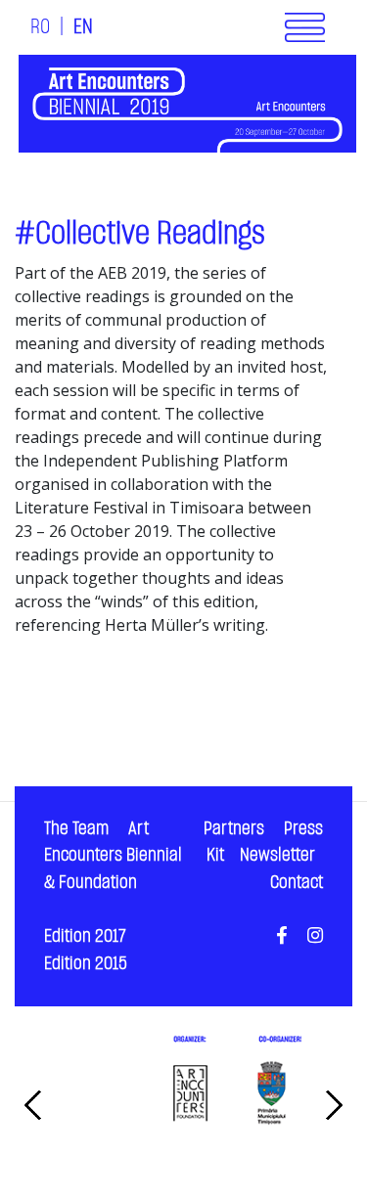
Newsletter (277, 855)
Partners (234, 829)
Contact (296, 882)
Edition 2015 (85, 964)
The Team (76, 829)
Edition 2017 (85, 936)
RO (40, 27)
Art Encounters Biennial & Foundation (113, 856)
